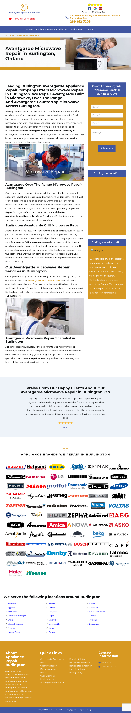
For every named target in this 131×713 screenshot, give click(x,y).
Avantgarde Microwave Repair (26, 35)
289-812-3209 (80, 21)
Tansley (92, 616)
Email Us (106, 662)
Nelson (51, 628)
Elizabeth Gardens (15, 624)
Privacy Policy (76, 672)
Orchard (52, 632)
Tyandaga (93, 620)
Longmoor (53, 612)
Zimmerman (94, 624)
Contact (91, 29)
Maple (51, 616)
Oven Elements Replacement (47, 677)
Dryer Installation (77, 659)
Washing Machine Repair (52, 682)
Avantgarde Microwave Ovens (45, 280)
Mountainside (54, 624)
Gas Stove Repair (48, 666)
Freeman (11, 628)
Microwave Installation (80, 662)
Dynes (10, 620)
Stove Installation (77, 669)
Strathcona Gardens (97, 612)
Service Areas (76, 29)
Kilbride (52, 603)
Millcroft (52, 620)
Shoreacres (93, 607)
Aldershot (12, 603)
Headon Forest (14, 632)
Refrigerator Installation (80, 666)
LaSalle (52, 607)
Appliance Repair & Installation (51, 29)
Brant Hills (12, 612)
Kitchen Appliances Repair (49, 671)
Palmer (92, 603)
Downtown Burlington (17, 616)
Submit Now (106, 148)
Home (29, 29)
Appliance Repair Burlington (82, 710)
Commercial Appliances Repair (52, 661)
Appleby (11, 607)
